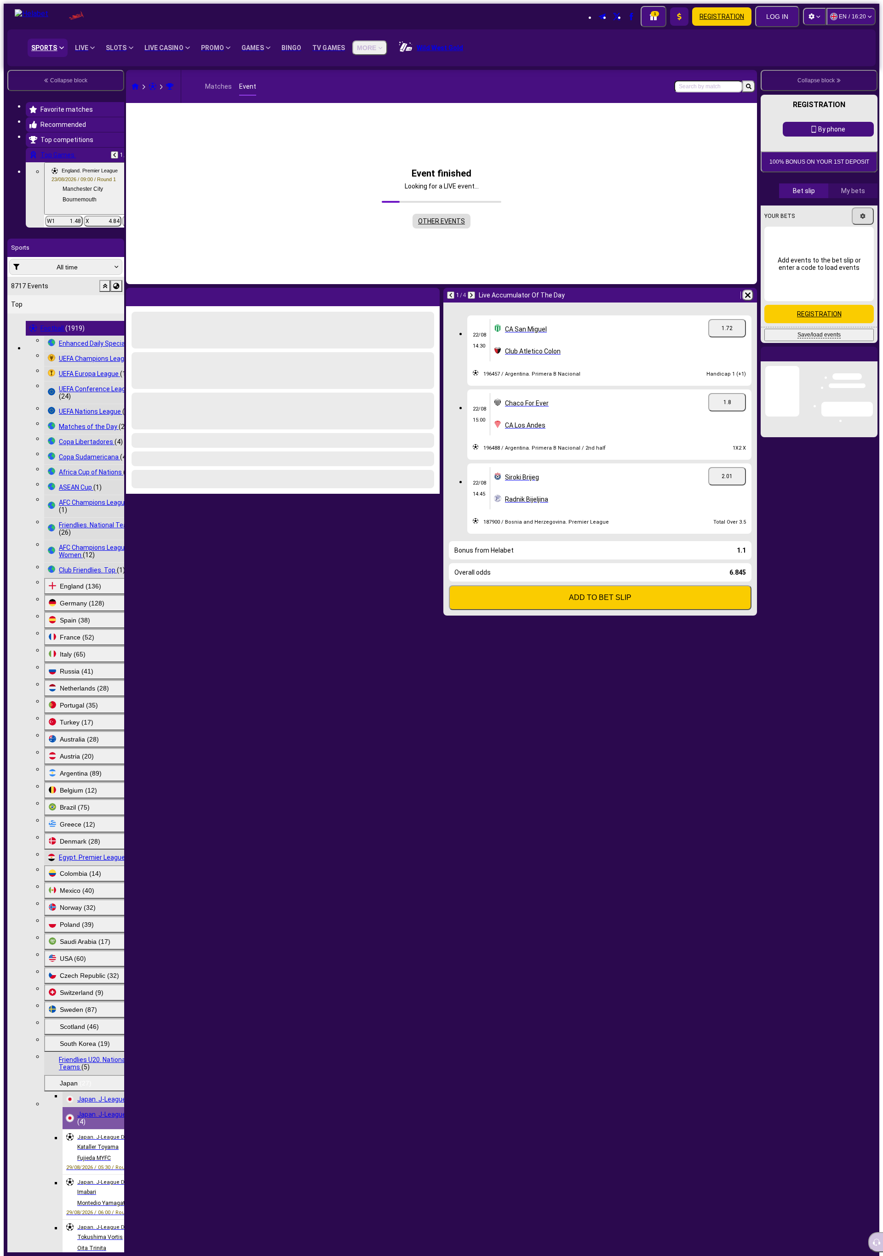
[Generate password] (835, 245)
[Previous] (114, 155)
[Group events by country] (116, 286)
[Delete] (747, 295)
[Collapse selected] (104, 286)
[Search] (748, 86)
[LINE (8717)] (135, 86)
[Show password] (861, 245)
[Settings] (814, 16)
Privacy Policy (822, 299)
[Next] (471, 295)
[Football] (152, 86)
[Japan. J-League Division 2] (169, 86)
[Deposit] (679, 16)
